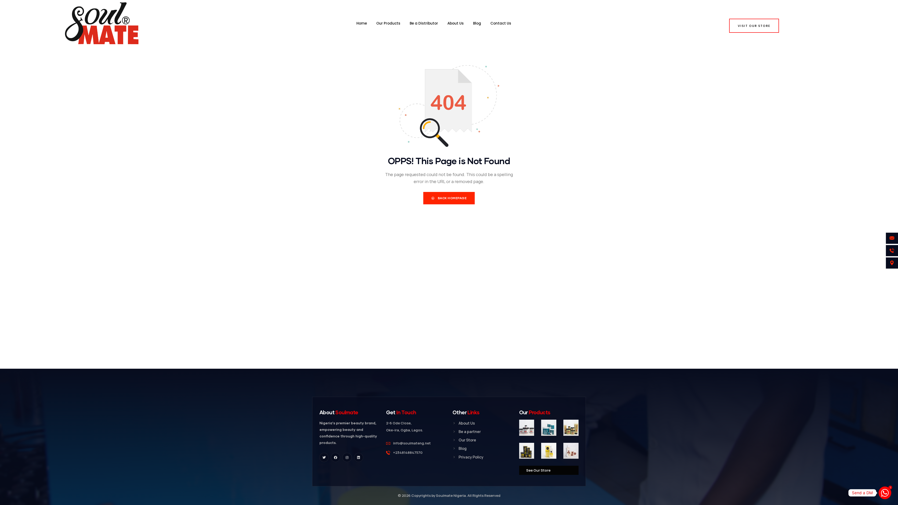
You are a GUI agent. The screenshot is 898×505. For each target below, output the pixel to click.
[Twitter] (324, 457)
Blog (477, 23)
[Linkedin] (358, 457)
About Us (455, 23)
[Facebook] (335, 457)
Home (361, 23)
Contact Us (500, 23)
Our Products (388, 23)
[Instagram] (346, 457)
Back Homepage (452, 198)
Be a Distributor (424, 23)
